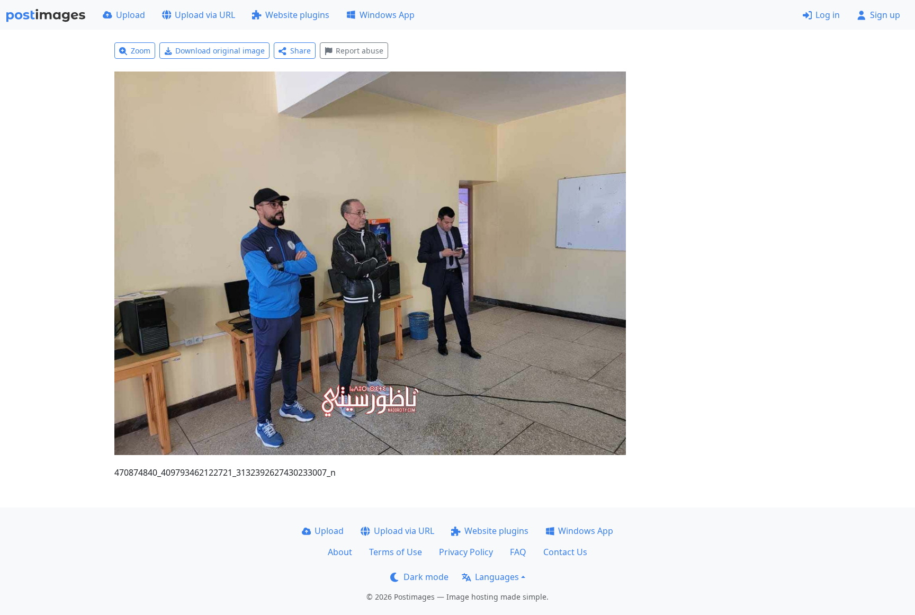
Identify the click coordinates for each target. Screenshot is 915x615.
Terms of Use (395, 552)
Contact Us (565, 552)
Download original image (220, 51)
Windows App (387, 15)
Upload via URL (205, 15)
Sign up (885, 15)
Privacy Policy (466, 552)
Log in (827, 15)
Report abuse (359, 51)
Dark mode (425, 577)
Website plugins (297, 15)
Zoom (140, 51)
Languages (497, 577)
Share (300, 51)
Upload (130, 15)
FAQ (518, 552)
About (340, 552)
